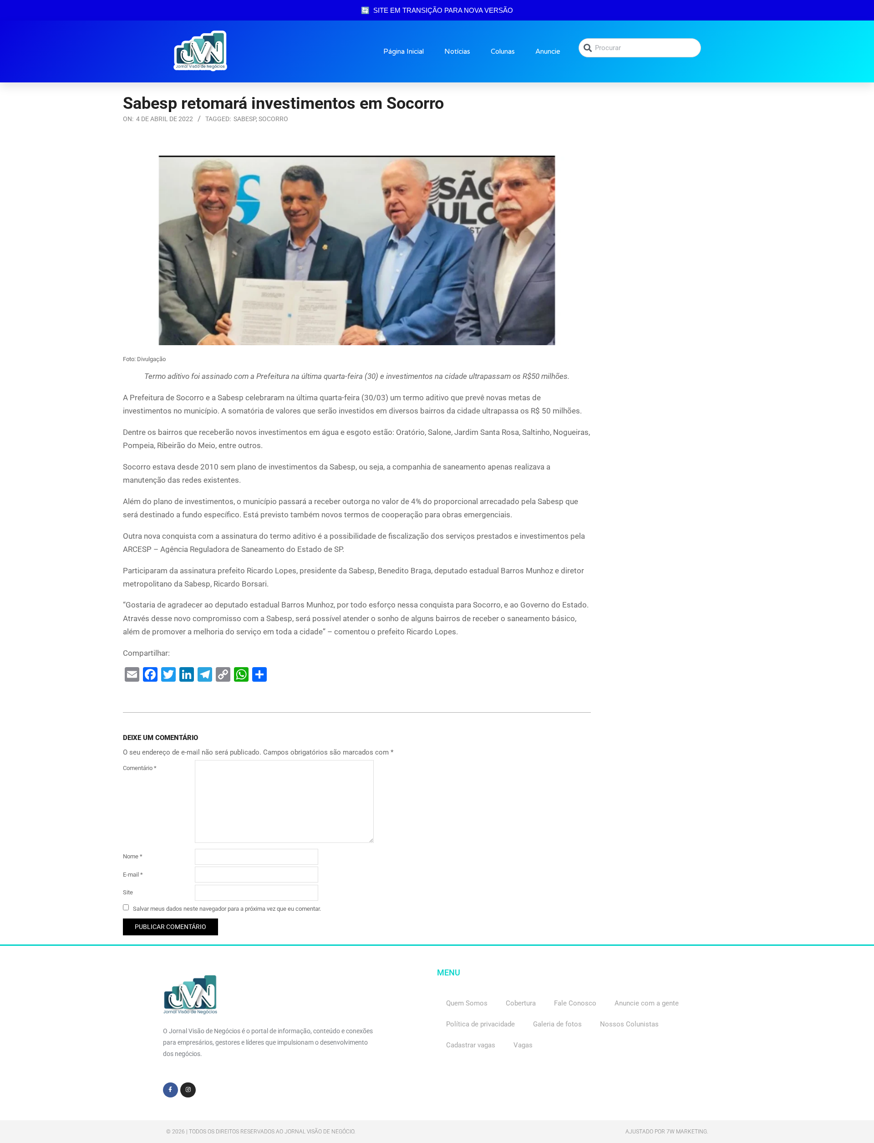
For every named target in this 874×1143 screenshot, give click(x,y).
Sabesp (245, 118)
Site (128, 892)
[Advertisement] (678, 210)
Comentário (140, 768)
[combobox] (640, 47)
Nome (132, 856)
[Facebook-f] (170, 1090)
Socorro (273, 118)
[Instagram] (188, 1090)
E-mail (133, 874)
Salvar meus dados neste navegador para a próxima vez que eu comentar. (227, 908)
